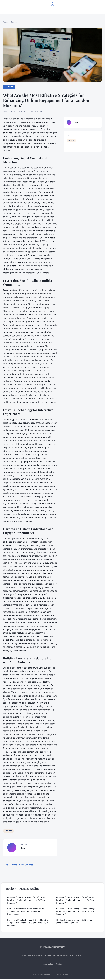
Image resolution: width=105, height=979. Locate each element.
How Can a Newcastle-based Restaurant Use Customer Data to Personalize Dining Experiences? (26, 911)
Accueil (6, 22)
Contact (59, 964)
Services (14, 22)
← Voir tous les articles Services (18, 865)
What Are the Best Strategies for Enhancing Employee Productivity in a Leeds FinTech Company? (26, 900)
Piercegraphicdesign (52, 946)
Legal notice (48, 964)
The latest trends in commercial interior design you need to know (74, 921)
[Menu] (52, 10)
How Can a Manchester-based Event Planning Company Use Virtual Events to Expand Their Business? (27, 923)
